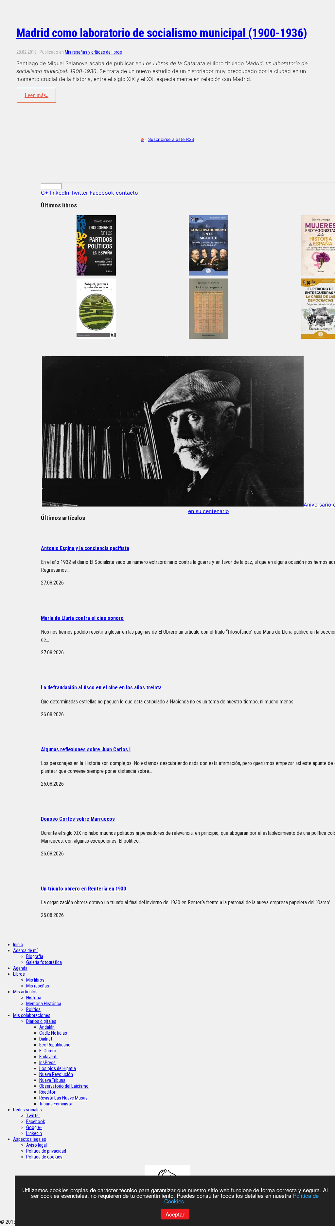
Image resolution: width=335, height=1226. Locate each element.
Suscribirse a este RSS (171, 139)
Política (33, 1009)
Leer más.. (36, 95)
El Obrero (47, 1051)
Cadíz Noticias (53, 1033)
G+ (44, 192)
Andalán (47, 1027)
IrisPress (47, 1062)
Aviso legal (36, 1145)
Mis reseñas (37, 986)
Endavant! (48, 1057)
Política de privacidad (46, 1151)
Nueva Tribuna (52, 1080)
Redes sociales (27, 1110)
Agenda (20, 968)
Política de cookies (44, 1157)
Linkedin (34, 1133)
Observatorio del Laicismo (64, 1086)
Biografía (34, 956)
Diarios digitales (41, 1021)
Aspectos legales (29, 1139)
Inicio (18, 945)
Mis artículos (25, 992)
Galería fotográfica (44, 962)
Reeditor (47, 1092)
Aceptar (175, 1214)
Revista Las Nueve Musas (63, 1098)
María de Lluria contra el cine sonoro (82, 618)
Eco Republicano (55, 1045)
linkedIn (59, 192)
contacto (127, 192)
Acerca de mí (25, 950)
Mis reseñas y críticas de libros (93, 52)
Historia (33, 998)
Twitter (79, 192)
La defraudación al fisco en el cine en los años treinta (101, 687)
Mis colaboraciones (31, 1015)
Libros (19, 974)
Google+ (34, 1127)
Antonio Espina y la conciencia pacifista (85, 548)
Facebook (102, 192)
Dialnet (45, 1039)
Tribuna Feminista (55, 1104)
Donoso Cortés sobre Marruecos (78, 819)
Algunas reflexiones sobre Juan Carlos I (86, 749)
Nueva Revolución (56, 1074)
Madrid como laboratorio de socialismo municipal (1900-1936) (161, 33)
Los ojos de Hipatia (57, 1068)
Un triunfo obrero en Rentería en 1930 (83, 889)
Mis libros (35, 980)
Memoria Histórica (43, 1003)
